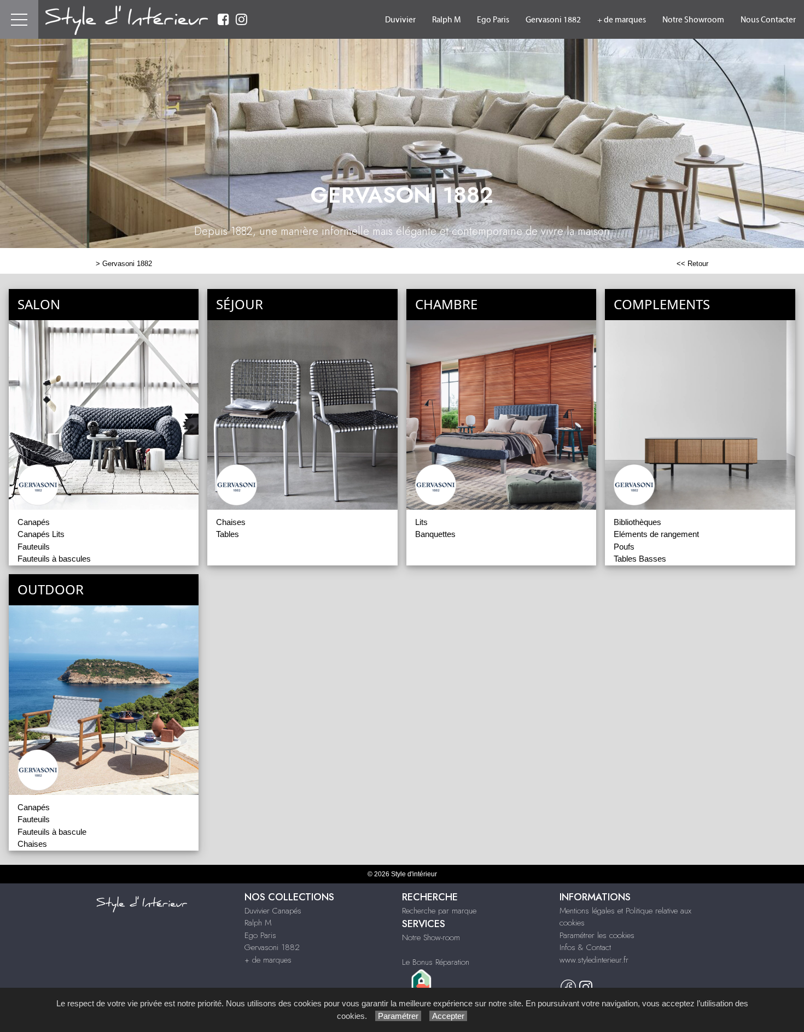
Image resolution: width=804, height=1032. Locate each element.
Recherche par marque (439, 911)
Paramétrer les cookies (597, 935)
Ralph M (446, 20)
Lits (421, 522)
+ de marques (621, 20)
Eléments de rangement (656, 534)
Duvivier (400, 20)
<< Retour (692, 264)
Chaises (231, 522)
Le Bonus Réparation (435, 962)
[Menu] (19, 19)
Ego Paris (493, 20)
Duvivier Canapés (272, 911)
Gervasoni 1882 (553, 20)
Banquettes (435, 534)
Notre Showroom (693, 20)
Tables (227, 534)
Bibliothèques (637, 522)
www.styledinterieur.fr (594, 960)
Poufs (624, 546)
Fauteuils (34, 546)
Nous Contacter (768, 20)
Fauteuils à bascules (54, 558)
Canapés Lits (41, 534)
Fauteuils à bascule (52, 831)
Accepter (448, 1016)
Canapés (34, 522)
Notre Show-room (431, 937)
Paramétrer (398, 1016)
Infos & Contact (585, 947)
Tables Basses (640, 558)
